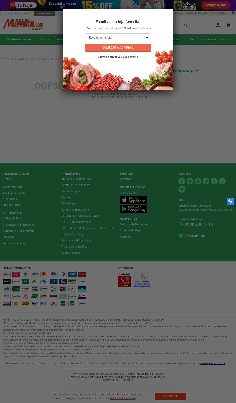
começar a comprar (118, 47)
